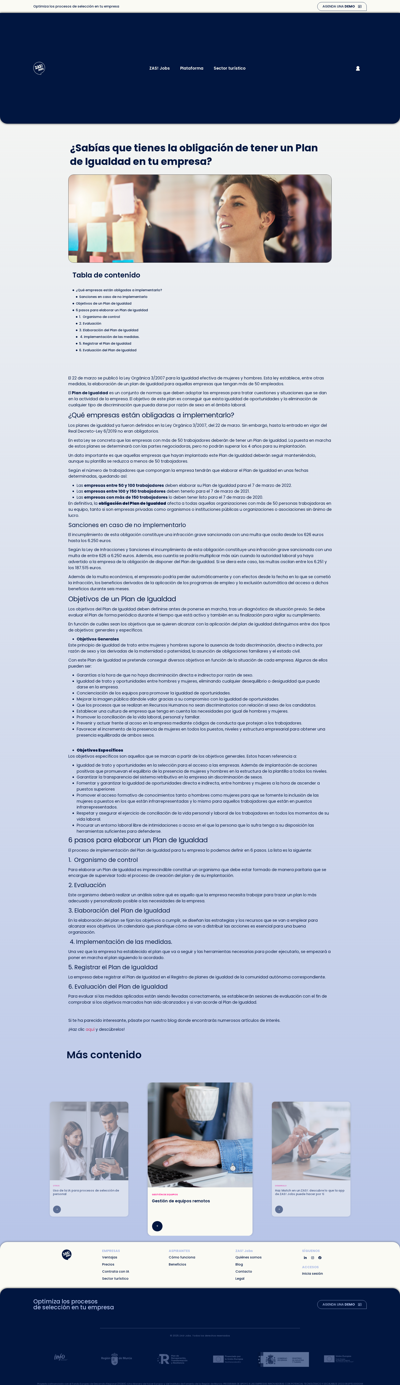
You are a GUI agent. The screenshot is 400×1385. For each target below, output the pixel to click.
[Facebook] (320, 1258)
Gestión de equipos (62, 1185)
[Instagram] (312, 1258)
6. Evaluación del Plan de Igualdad (107, 350)
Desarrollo (159, 1194)
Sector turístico (230, 68)
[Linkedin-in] (305, 1258)
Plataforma (191, 68)
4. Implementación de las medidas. (109, 336)
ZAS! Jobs (159, 68)
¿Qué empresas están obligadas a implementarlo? (119, 290)
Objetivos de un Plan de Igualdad (103, 303)
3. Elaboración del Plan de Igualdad (108, 330)
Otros (278, 1185)
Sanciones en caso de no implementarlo (113, 296)
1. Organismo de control (99, 316)
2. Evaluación (90, 323)
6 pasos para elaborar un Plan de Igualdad (112, 310)
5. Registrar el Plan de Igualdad (105, 343)
